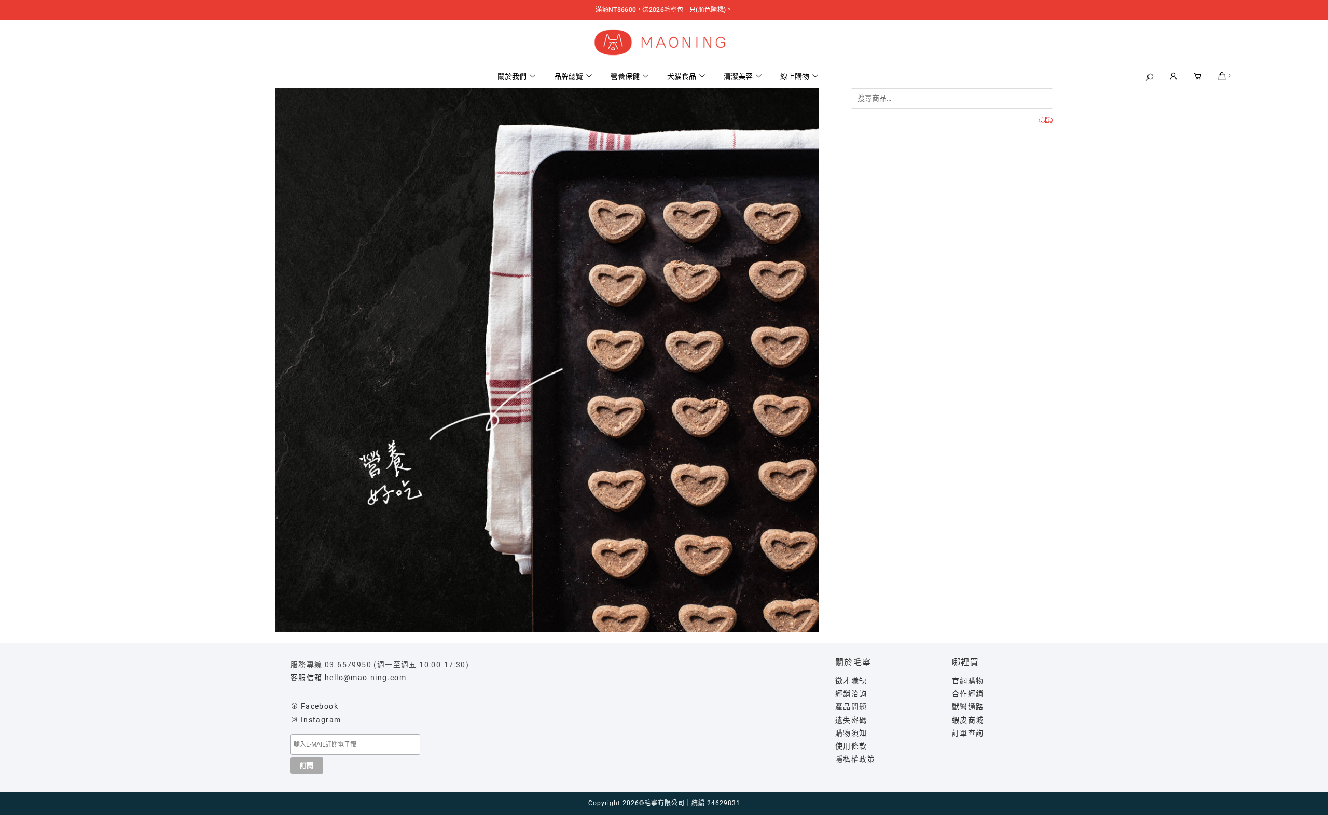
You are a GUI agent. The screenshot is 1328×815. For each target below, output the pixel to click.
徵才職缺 (851, 680)
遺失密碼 (851, 720)
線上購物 (794, 76)
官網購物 (968, 680)
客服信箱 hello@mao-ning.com (348, 677)
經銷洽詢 (851, 693)
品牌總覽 (568, 76)
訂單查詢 (968, 733)
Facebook (319, 706)
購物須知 (851, 733)
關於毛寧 (853, 662)
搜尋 (1046, 120)
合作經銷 (968, 693)
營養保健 (625, 76)
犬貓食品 (681, 76)
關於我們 (512, 76)
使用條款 (851, 746)
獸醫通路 (968, 706)
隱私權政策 (855, 759)
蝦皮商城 (968, 720)
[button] (1150, 77)
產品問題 (851, 706)
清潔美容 (738, 76)
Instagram (321, 719)
